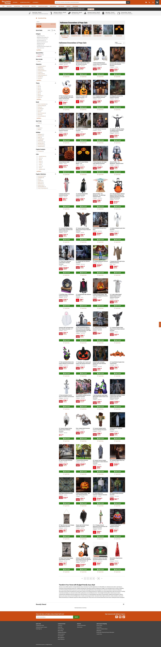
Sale (39, 26)
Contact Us (60, 625)
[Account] (153, 2)
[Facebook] (116, 617)
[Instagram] (120, 617)
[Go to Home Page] (36, 18)
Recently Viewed (41, 604)
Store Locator (79, 627)
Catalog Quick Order (40, 625)
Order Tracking (61, 628)
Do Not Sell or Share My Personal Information (105, 632)
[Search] (128, 2)
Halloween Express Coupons (41, 627)
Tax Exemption (61, 635)
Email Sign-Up (39, 628)
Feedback (160, 324)
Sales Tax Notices (61, 634)
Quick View (67, 76)
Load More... (39, 50)
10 (98, 578)
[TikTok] (123, 617)
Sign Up (76, 617)
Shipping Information (62, 632)
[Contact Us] (149, 2)
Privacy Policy (99, 625)
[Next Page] (102, 578)
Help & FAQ (60, 627)
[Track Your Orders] (146, 2)
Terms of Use (99, 627)
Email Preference (61, 639)
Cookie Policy (99, 634)
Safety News (99, 630)
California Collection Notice (102, 628)
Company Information (81, 625)
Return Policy (60, 630)
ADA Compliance (61, 637)
